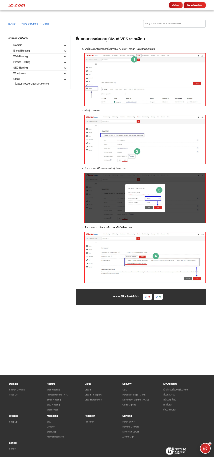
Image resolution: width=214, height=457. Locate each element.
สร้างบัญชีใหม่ (169, 400)
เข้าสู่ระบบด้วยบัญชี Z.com (175, 390)
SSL (124, 390)
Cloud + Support (93, 395)
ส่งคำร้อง (175, 5)
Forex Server (128, 422)
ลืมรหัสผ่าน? (169, 395)
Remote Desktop (130, 427)
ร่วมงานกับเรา (169, 410)
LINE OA (51, 427)
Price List (13, 395)
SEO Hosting (53, 405)
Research (89, 422)
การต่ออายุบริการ (29, 24)
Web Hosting (53, 390)
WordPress (52, 410)
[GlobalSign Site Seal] (175, 450)
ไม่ (148, 296)
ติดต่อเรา (167, 405)
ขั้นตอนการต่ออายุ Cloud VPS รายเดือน (32, 84)
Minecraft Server (130, 432)
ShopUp (13, 422)
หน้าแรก (12, 24)
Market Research (55, 437)
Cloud (46, 24)
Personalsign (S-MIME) (134, 395)
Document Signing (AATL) (135, 400)
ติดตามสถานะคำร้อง (194, 5)
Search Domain (17, 390)
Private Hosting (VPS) (58, 395)
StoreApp (52, 432)
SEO (49, 422)
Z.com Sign (128, 437)
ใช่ (159, 296)
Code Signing (129, 405)
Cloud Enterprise (93, 400)
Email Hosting (54, 400)
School (12, 449)
